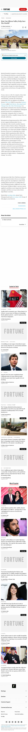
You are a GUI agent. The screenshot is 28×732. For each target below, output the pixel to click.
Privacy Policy (9, 725)
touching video (11, 195)
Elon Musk (17, 437)
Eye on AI (12, 341)
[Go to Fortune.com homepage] (6, 9)
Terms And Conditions (19, 714)
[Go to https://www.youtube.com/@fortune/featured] (21, 721)
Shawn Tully (12, 579)
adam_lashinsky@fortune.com (19, 208)
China (9, 309)
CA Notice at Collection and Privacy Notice (17, 725)
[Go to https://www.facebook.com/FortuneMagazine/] (6, 721)
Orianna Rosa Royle (7, 547)
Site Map (3, 716)
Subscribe (23, 9)
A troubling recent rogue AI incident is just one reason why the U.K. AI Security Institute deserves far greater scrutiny (14, 345)
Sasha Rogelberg (6, 477)
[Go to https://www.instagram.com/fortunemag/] (15, 721)
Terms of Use (4, 725)
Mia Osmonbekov (6, 319)
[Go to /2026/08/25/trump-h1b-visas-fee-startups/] (14, 394)
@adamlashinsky (22, 205)
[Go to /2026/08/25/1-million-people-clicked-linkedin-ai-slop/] (14, 457)
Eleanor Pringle (6, 643)
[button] (6, 26)
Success (3, 505)
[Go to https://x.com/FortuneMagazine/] (9, 721)
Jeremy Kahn (5, 349)
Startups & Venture (6, 437)
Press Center (17, 711)
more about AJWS (17, 197)
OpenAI (6, 372)
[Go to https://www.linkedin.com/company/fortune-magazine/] (12, 721)
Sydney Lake (5, 515)
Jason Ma (4, 579)
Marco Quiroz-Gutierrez (8, 382)
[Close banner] (25, 55)
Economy (3, 309)
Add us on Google (14, 58)
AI (1, 372)
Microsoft (8, 102)
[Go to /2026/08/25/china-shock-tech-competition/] (14, 298)
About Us (3, 711)
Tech (2, 18)
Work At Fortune (4, 714)
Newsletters (4, 341)
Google (8, 18)
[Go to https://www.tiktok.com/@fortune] (18, 721)
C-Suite (3, 633)
